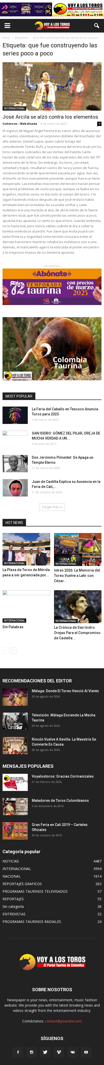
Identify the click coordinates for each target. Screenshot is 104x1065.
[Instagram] (32, 1052)
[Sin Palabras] (26, 606)
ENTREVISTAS (14, 914)
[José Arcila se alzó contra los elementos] (52, 86)
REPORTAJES (13, 898)
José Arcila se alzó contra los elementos (50, 117)
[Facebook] (18, 1052)
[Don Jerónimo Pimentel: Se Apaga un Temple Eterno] (15, 463)
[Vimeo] (59, 1052)
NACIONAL (12, 876)
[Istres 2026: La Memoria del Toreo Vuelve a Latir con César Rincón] (78, 549)
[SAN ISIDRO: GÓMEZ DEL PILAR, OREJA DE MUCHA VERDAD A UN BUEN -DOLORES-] (15, 439)
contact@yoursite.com (63, 1021)
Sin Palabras (13, 627)
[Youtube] (86, 1052)
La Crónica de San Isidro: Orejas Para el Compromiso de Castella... (77, 632)
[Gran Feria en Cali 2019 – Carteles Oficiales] (15, 831)
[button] (97, 25)
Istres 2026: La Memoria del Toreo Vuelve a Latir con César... (77, 575)
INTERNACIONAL (14, 108)
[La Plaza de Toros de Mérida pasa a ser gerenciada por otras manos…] (26, 549)
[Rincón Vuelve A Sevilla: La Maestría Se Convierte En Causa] (15, 745)
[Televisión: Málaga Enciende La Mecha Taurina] (15, 721)
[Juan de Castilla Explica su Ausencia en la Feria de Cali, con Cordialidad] (15, 487)
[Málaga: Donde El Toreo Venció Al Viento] (15, 697)
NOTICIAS (11, 861)
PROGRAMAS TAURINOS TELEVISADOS (35, 891)
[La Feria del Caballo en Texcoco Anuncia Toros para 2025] (15, 415)
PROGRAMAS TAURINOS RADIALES (32, 921)
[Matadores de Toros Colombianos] (15, 806)
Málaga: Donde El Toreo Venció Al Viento (65, 691)
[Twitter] (45, 1052)
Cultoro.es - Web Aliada (20, 123)
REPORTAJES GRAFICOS (22, 883)
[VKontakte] (72, 1052)
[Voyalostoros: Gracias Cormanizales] (15, 782)
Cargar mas (50, 507)
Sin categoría (13, 906)
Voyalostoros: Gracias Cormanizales (63, 776)
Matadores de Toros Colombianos (60, 800)
